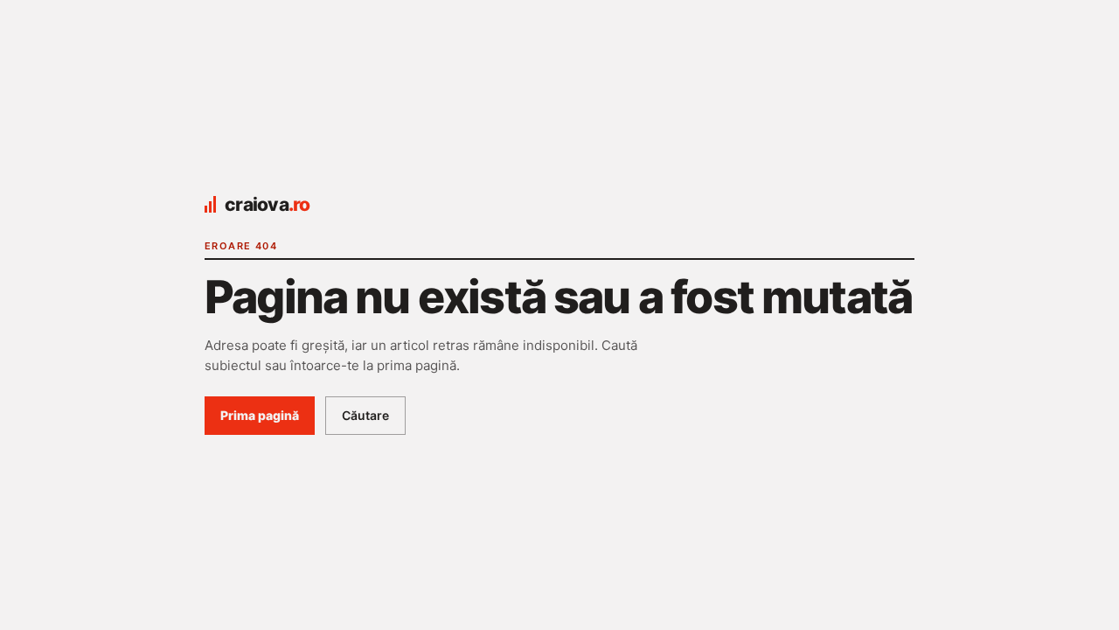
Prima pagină (259, 415)
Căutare (365, 415)
